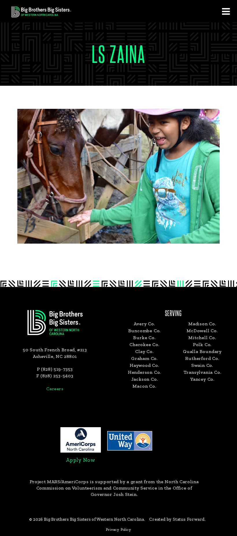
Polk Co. (202, 344)
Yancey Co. (202, 379)
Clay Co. (144, 351)
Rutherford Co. (202, 358)
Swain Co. (202, 365)
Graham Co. (144, 358)
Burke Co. (144, 337)
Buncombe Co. (144, 330)
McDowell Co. (202, 330)
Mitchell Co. (202, 337)
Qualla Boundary (202, 351)
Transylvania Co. (202, 372)
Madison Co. (202, 323)
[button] (225, 11)
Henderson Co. (144, 372)
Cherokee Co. (144, 344)
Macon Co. (144, 386)
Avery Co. (144, 323)
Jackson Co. (144, 379)
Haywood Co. (144, 365)
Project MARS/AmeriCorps (59, 481)
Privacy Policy (118, 529)
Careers (54, 388)
